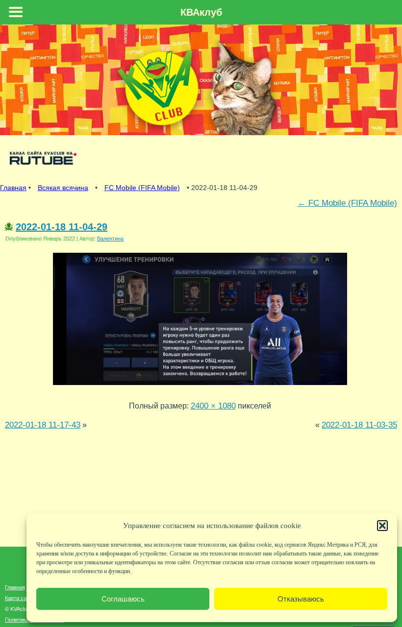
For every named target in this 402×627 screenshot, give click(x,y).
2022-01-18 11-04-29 (61, 226)
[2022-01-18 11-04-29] (200, 387)
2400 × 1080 (213, 405)
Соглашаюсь (123, 599)
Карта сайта (20, 598)
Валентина (110, 238)
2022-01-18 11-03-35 (359, 425)
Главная (13, 188)
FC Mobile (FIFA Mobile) (142, 188)
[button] (382, 526)
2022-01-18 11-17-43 (42, 425)
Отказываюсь (300, 599)
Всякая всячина (63, 188)
